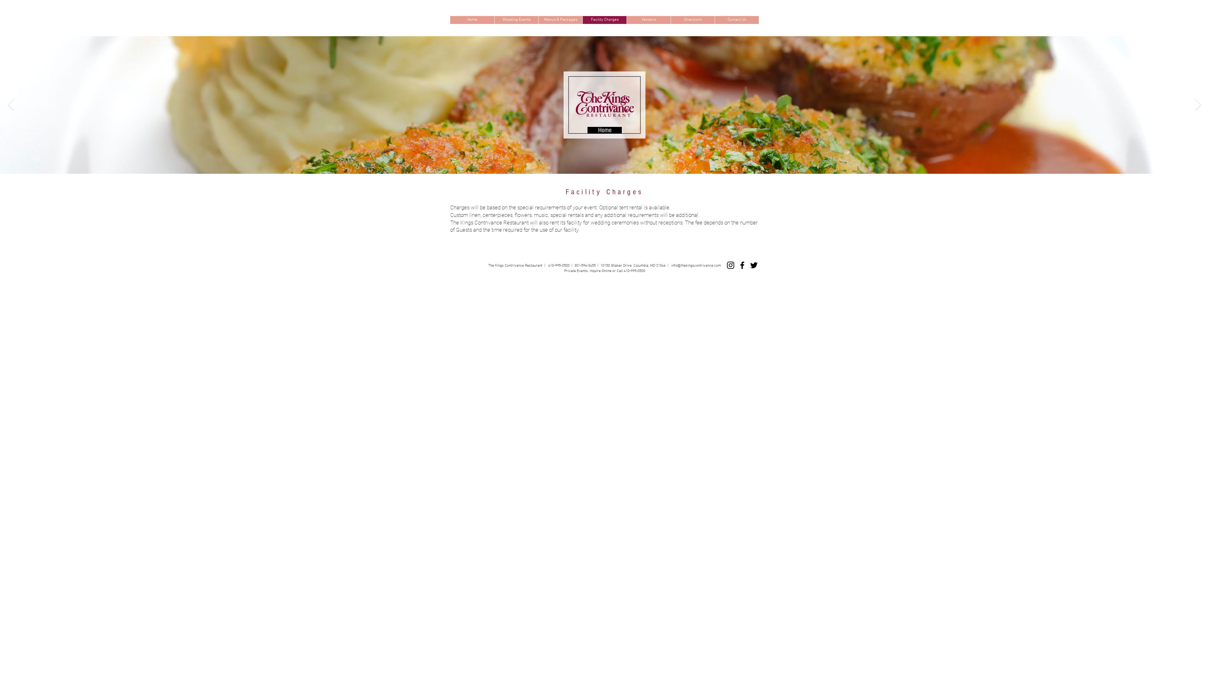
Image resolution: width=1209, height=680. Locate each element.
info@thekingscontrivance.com (696, 266)
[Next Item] (1198, 105)
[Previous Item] (10, 105)
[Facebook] (742, 265)
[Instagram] (730, 265)
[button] (516, 20)
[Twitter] (754, 265)
